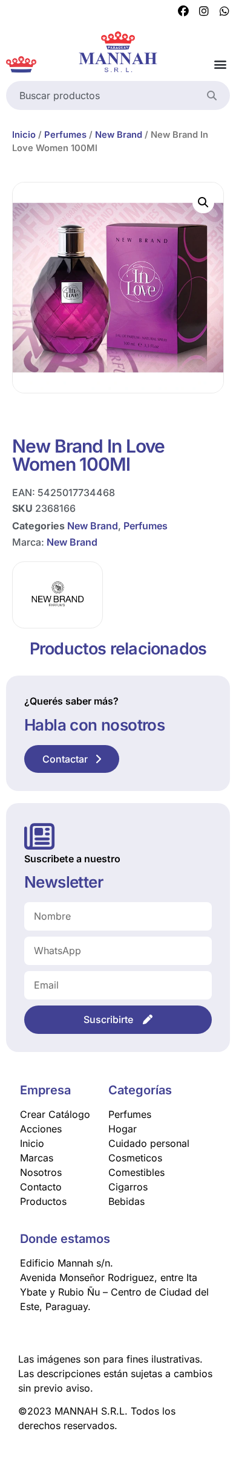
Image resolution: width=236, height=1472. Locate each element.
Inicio (24, 134)
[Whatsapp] (224, 11)
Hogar (122, 1129)
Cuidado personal (148, 1143)
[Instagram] (203, 11)
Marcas (36, 1158)
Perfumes (65, 134)
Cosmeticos (135, 1158)
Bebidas (126, 1201)
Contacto (41, 1187)
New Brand (118, 134)
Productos (43, 1201)
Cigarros (128, 1187)
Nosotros (41, 1172)
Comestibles (136, 1172)
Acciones (41, 1129)
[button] (220, 64)
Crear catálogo (55, 1114)
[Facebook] (183, 11)
